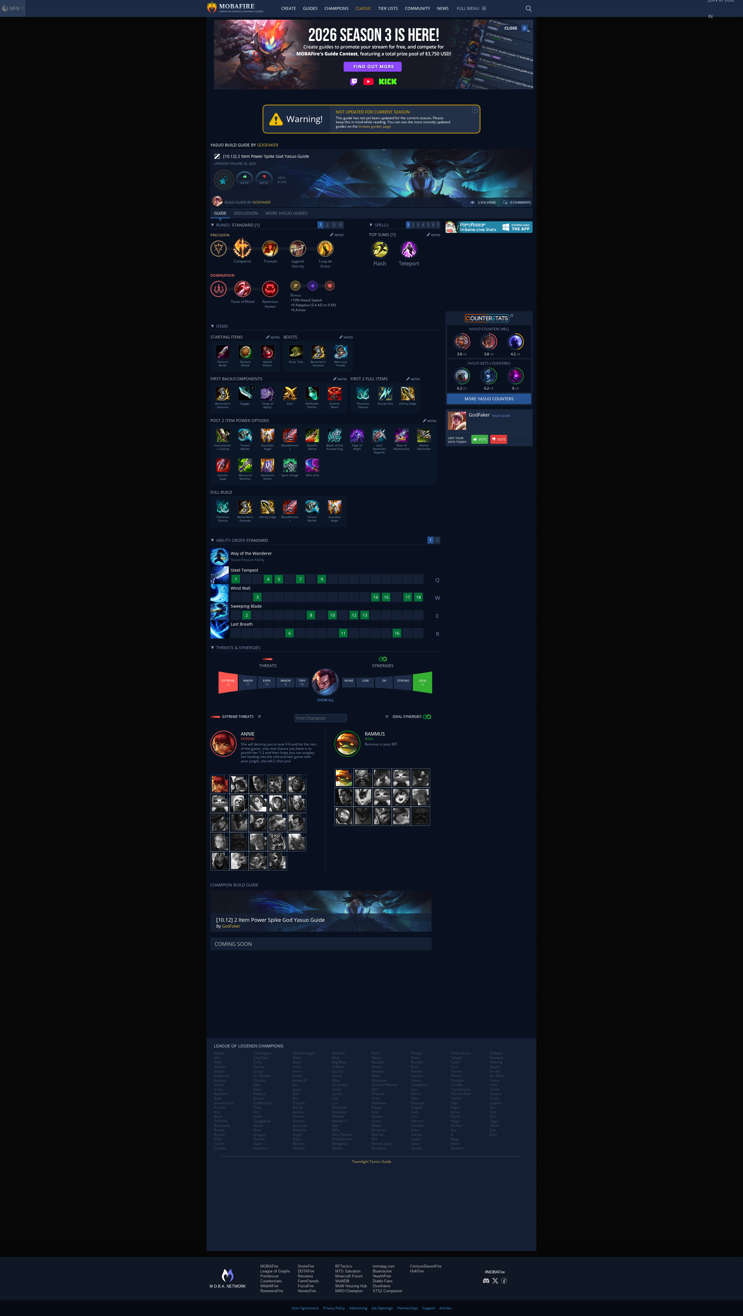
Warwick (496, 1058)
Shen (415, 1098)
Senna (416, 1080)
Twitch (455, 1098)
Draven (259, 1080)
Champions (336, 8)
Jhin (296, 1093)
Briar (218, 1139)
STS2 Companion (387, 1291)
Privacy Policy (334, 1308)
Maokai (338, 1116)
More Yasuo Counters (489, 398)
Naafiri (337, 1148)
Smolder (418, 1125)
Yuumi (495, 1098)
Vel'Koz (456, 1125)
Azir (217, 1112)
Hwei (297, 1058)
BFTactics (343, 1266)
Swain (416, 1139)
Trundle (456, 1085)
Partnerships (407, 1308)
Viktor (455, 1143)
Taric (454, 1067)
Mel (335, 1125)
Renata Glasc (382, 1143)
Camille (220, 1148)
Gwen (258, 1143)
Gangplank (262, 1121)
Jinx (295, 1098)
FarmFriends (308, 1281)
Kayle (297, 1134)
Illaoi (296, 1062)
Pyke (375, 1112)
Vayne (455, 1116)
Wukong (496, 1062)
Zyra (493, 1134)
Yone (494, 1085)
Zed (493, 1112)
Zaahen (496, 1103)
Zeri (493, 1116)
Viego (454, 1139)
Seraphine (419, 1085)
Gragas (259, 1134)
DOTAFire (306, 1271)
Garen (258, 1125)
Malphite (339, 1107)
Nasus (377, 1058)
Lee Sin (338, 1071)
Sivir (414, 1116)
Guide (220, 213)
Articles (445, 1308)
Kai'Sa (298, 1107)
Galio (257, 1116)
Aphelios (221, 1093)
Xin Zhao (497, 1076)
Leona (337, 1076)
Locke (336, 1089)
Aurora (219, 1107)
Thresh (456, 1076)
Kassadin (300, 1125)
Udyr (454, 1103)
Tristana (457, 1080)
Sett (414, 1089)
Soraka (416, 1134)
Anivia (219, 1085)
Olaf (375, 1089)
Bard (218, 1116)
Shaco (416, 1093)
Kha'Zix (298, 1148)
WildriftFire (269, 1286)
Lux (335, 1103)
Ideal (369, 738)
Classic (363, 8)
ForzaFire (306, 1286)
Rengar (417, 1053)
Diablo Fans (383, 1281)
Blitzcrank (222, 1125)
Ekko (257, 1085)
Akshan (220, 1067)
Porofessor (269, 1276)
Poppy (376, 1107)
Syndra (416, 1148)
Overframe (381, 1286)
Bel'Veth (220, 1121)
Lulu (335, 1098)
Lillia (335, 1080)
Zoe (493, 1130)
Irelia (297, 1067)
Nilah (376, 1076)
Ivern (297, 1071)
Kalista (298, 1112)
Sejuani (417, 1076)
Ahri (217, 1058)
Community (417, 8)
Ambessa (221, 1076)
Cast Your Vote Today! (457, 440)
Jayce (297, 1089)
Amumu (220, 1080)
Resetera (305, 1276)
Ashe (218, 1098)
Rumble (417, 1062)
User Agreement (305, 1308)
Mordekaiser (342, 1139)
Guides (310, 8)
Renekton (379, 1148)
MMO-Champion (349, 1291)
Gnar (257, 1130)
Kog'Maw (339, 1062)
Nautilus (378, 1062)
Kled (335, 1058)
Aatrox (219, 1053)
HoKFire (417, 1271)
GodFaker (267, 145)
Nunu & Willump (385, 1085)
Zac (492, 1107)
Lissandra (340, 1085)
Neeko (377, 1067)
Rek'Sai (377, 1134)
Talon (454, 1062)
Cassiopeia (262, 1053)
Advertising (358, 1308)
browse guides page (374, 126)
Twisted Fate (460, 1093)
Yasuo (494, 1080)
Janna (297, 1076)
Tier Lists (388, 8)
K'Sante (299, 1103)
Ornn (376, 1098)
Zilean (494, 1125)
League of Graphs (275, 1271)
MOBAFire (269, 1266)
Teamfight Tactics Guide (371, 1161)
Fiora (257, 1107)
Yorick (494, 1089)
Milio (336, 1130)
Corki (257, 1062)
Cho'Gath (260, 1058)
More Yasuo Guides (287, 213)
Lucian (337, 1093)
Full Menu (468, 8)
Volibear (496, 1053)
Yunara (495, 1093)
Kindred (338, 1053)
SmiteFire (306, 1266)
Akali (218, 1062)
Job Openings (382, 1308)
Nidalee (378, 1071)
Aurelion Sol (223, 1103)
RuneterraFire (271, 1291)
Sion (414, 1112)
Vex (453, 1130)
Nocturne (379, 1080)
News (443, 8)
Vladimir (457, 1148)
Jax (295, 1085)
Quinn (376, 1121)
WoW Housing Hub (351, 1286)
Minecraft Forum (349, 1276)
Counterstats (271, 1281)
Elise (257, 1089)
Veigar (455, 1121)
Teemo (456, 1071)
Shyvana (418, 1103)
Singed (416, 1107)
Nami (376, 1053)
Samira (417, 1071)
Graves (259, 1139)
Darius (258, 1067)
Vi (451, 1134)
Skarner (417, 1121)
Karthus (299, 1121)
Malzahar (339, 1112)
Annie (218, 1089)
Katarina (299, 1130)
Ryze (415, 1067)
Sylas (415, 1143)
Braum (219, 1134)
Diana (258, 1071)
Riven (415, 1058)
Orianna (378, 1093)
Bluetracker (382, 1271)
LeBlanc (338, 1067)
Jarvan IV (300, 1080)
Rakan (376, 1125)
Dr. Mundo (261, 1076)
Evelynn (259, 1093)
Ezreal (258, 1098)
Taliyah (456, 1058)
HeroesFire (307, 1291)
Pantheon (379, 1103)
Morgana (339, 1143)
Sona (415, 1130)
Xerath (495, 1071)
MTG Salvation (347, 1271)
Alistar (219, 1071)
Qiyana (377, 1116)
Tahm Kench (460, 1053)
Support (428, 1308)
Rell (374, 1139)
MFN (14, 8)
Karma (298, 1116)
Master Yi (339, 1121)
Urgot (455, 1107)
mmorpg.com (384, 1266)
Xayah (494, 1067)
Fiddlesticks (262, 1103)
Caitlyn (219, 1143)
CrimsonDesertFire (425, 1266)
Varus (455, 1112)
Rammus (379, 1130)
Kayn (297, 1139)
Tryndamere (460, 1089)
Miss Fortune (342, 1134)
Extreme (248, 738)
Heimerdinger (304, 1053)
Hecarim (260, 1148)
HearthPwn (382, 1276)
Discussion (246, 213)
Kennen (299, 1143)
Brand (219, 1130)
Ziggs (494, 1121)
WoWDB (342, 1281)
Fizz (256, 1112)
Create (288, 8)
